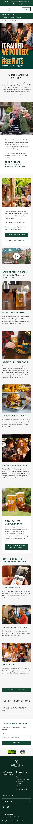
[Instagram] (8, 807)
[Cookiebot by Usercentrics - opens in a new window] (23, 377)
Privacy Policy (5, 821)
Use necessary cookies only (16, 445)
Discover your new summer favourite (16, 546)
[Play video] (16, 256)
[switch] (28, 414)
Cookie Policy (17, 817)
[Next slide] (29, 751)
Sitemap (13, 821)
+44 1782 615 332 (8, 775)
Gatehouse (5, 21)
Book (26, 9)
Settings (24, 433)
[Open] (3, 9)
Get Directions (20, 789)
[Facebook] (3, 807)
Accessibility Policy (7, 817)
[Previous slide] (3, 751)
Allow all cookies (16, 439)
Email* (4, 733)
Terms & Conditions (22, 821)
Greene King (7, 801)
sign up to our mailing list (13, 227)
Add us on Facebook (16, 240)
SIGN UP (16, 743)
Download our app (16, 690)
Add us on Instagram (17, 234)
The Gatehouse (8, 796)
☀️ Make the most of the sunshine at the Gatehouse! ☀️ (16, 3)
